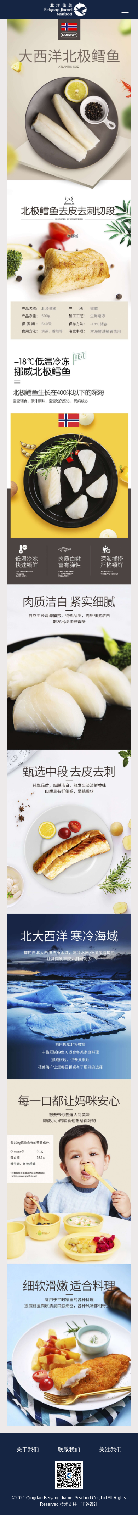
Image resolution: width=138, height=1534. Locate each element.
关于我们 (27, 1449)
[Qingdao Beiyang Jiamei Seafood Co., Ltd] (65, 9)
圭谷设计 (89, 1504)
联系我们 (69, 1449)
